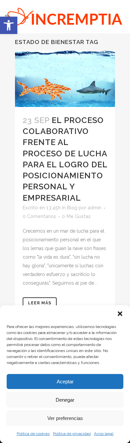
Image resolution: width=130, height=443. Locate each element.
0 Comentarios (39, 216)
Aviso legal (103, 433)
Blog (72, 207)
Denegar (65, 400)
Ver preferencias (65, 418)
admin (94, 207)
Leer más (39, 303)
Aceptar (65, 381)
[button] (8, 25)
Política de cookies (33, 433)
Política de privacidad (72, 433)
